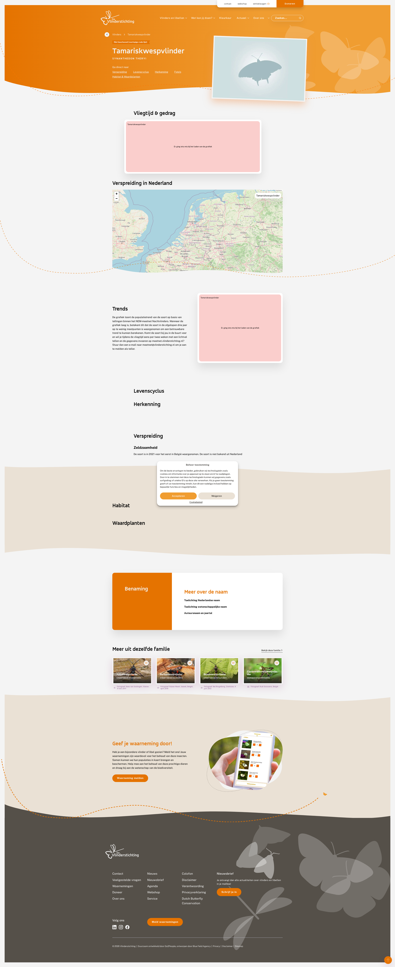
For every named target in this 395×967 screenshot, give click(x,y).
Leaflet (263, 190)
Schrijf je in (229, 892)
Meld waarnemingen (165, 921)
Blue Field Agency (202, 946)
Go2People (170, 946)
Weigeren (216, 496)
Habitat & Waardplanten (126, 76)
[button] (116, 193)
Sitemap (239, 946)
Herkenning (161, 71)
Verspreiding (119, 71)
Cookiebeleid (195, 502)
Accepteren (178, 496)
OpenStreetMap (271, 190)
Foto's (177, 71)
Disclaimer (227, 946)
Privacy (216, 946)
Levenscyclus (141, 71)
